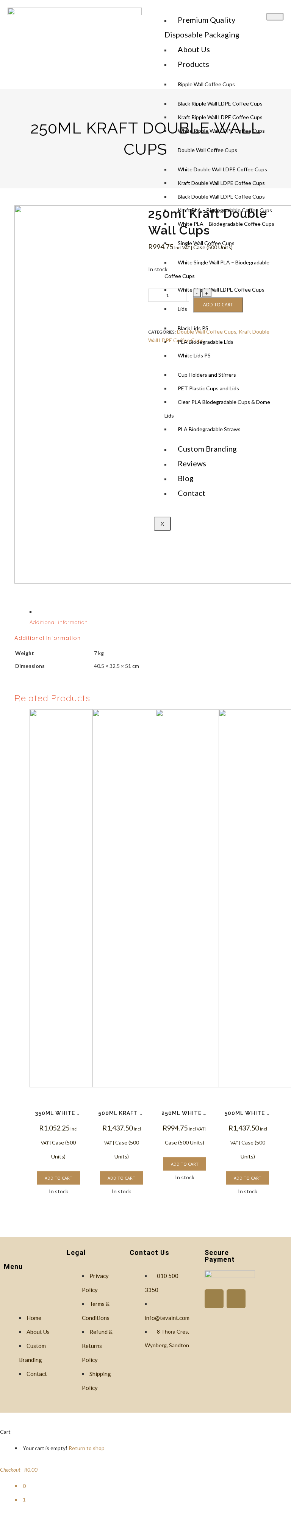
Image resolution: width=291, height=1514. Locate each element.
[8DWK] (78, 395)
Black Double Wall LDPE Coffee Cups (221, 196)
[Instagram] (236, 1298)
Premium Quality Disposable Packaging (201, 27)
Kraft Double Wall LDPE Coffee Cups (221, 183)
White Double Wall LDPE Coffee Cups (222, 169)
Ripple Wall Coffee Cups (206, 84)
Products (193, 63)
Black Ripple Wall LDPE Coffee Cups (220, 103)
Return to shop (87, 1448)
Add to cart (218, 304)
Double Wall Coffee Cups (206, 331)
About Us (194, 49)
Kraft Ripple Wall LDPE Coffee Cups (220, 117)
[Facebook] (214, 1298)
